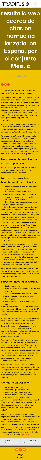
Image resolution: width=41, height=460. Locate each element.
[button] (35, 4)
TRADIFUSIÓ (20, 454)
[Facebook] (16, 449)
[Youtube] (24, 449)
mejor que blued (26, 435)
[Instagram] (20, 449)
